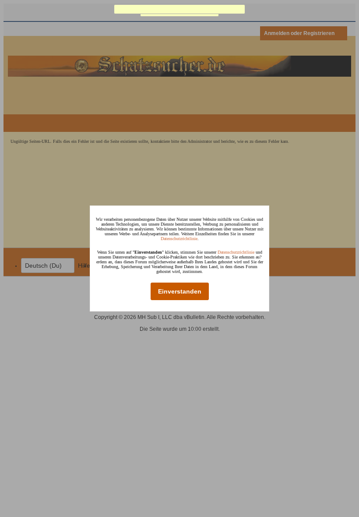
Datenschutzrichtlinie (179, 238)
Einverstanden (179, 291)
